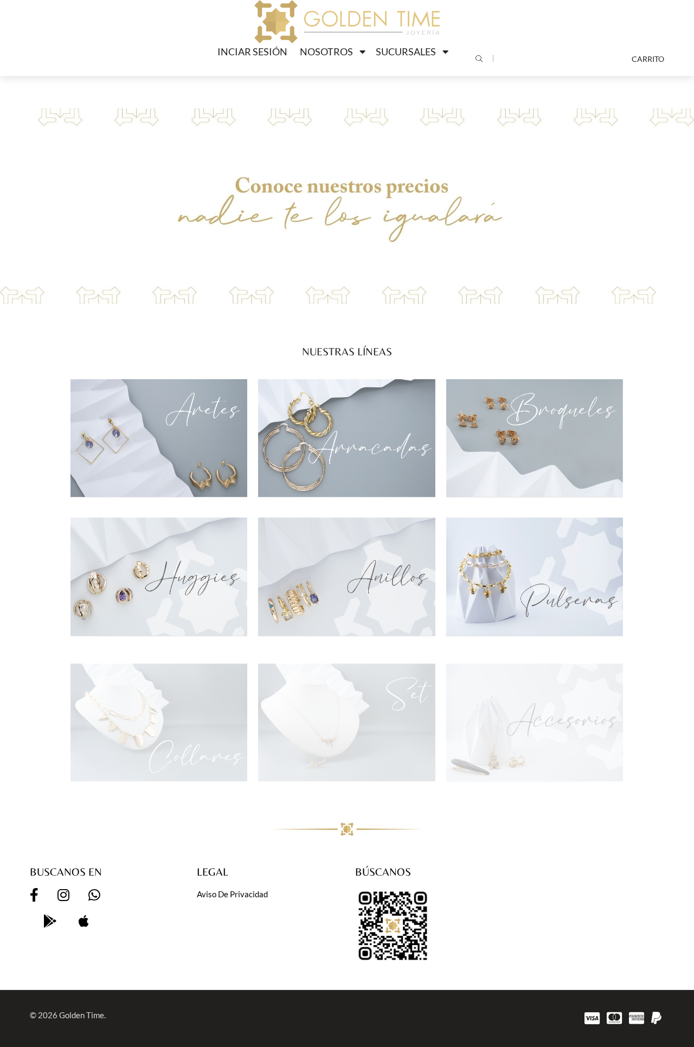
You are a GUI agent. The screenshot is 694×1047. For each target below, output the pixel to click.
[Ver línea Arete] (158, 438)
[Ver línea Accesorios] (534, 715)
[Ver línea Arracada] (346, 438)
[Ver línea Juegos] (346, 715)
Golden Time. (82, 1015)
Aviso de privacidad (232, 894)
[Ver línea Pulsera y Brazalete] (534, 576)
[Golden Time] (347, 21)
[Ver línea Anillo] (346, 576)
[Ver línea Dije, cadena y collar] (158, 715)
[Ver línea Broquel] (534, 438)
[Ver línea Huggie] (158, 576)
